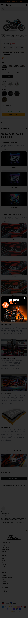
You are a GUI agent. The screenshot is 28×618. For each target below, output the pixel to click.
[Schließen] (24, 298)
